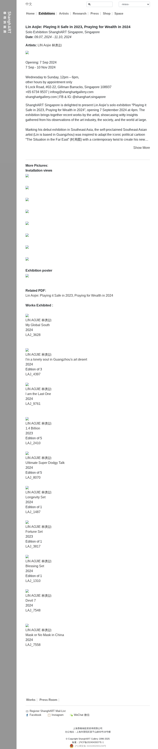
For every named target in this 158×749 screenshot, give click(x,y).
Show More (141, 147)
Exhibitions (47, 13)
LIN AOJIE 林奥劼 (38, 320)
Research (79, 13)
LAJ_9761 (33, 403)
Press (95, 13)
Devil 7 (31, 600)
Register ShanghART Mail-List (48, 711)
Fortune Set (34, 531)
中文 (29, 4)
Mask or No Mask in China (45, 635)
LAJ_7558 (33, 645)
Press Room (48, 699)
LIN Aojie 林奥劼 (50, 45)
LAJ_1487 (33, 512)
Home (30, 13)
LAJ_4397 (33, 374)
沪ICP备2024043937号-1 (91, 742)
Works (30, 699)
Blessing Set (35, 566)
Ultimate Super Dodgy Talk (45, 462)
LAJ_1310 (33, 581)
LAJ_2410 (33, 443)
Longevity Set (35, 497)
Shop (106, 13)
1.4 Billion (33, 428)
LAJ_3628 (33, 335)
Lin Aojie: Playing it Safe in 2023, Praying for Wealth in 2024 (69, 295)
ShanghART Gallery (88, 739)
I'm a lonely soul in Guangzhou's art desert (56, 359)
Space (118, 13)
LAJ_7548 (33, 610)
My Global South (38, 325)
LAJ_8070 (33, 477)
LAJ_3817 (33, 546)
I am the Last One (38, 394)
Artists (64, 13)
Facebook (35, 714)
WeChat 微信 (81, 714)
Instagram (57, 714)
